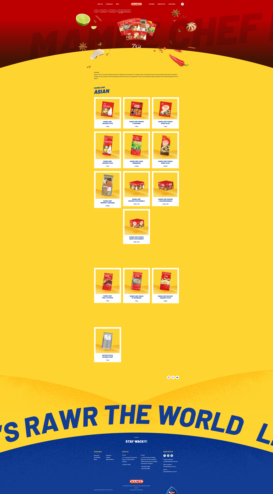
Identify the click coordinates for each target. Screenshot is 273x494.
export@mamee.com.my (170, 471)
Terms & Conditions (108, 489)
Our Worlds (103, 11)
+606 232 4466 (126, 464)
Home (96, 11)
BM (102, 489)
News (95, 459)
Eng (101, 489)
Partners (108, 455)
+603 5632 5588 (145, 466)
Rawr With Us (110, 459)
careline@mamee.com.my (170, 461)
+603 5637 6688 (145, 468)
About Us (96, 455)
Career (108, 457)
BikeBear (141, 489)
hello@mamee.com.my (169, 466)
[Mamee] (136, 4)
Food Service (112, 11)
